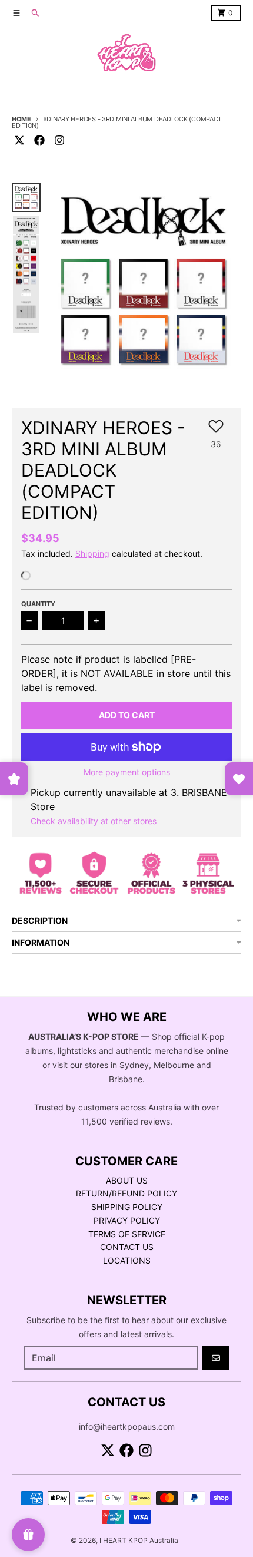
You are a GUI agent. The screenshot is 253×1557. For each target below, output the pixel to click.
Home (21, 119)
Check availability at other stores (94, 821)
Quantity (38, 604)
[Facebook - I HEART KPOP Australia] (39, 140)
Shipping (92, 553)
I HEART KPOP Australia (138, 1540)
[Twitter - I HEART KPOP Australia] (19, 140)
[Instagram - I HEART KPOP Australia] (59, 140)
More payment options (127, 772)
